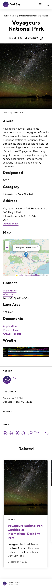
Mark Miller (9, 290)
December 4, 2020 (23, 38)
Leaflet (20, 275)
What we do (10, 16)
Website (8, 294)
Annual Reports (12, 334)
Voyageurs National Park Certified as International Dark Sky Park (25, 532)
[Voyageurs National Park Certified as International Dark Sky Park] (26, 487)
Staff (15, 378)
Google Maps (10, 223)
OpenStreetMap (32, 275)
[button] (26, 255)
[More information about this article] (40, 38)
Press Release (11, 330)
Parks (11, 520)
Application (10, 326)
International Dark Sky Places (33, 16)
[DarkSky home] (5, 583)
